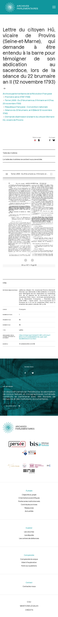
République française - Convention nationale (26, 107)
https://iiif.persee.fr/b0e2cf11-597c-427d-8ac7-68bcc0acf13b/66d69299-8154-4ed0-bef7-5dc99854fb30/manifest (35, 337)
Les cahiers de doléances (29, 538)
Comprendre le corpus (29, 559)
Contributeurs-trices (29, 504)
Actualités (29, 511)
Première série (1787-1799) (17, 97)
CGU (29, 602)
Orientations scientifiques (29, 498)
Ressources (29, 508)
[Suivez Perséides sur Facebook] (25, 373)
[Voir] (4, 87)
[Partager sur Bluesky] (54, 140)
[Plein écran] (51, 174)
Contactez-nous (29, 586)
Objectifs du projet (29, 495)
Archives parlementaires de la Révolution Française (27, 93)
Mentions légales (29, 606)
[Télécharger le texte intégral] (39, 140)
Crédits (29, 610)
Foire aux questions (29, 566)
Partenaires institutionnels (29, 501)
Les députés (29, 535)
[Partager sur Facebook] (49, 140)
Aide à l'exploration (29, 562)
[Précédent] (25, 260)
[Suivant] (32, 260)
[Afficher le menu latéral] (6, 174)
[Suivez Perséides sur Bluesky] (33, 373)
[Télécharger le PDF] (35, 140)
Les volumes (29, 532)
